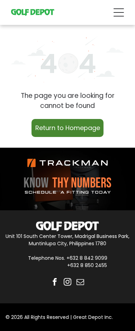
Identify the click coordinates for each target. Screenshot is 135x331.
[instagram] (67, 282)
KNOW (36, 183)
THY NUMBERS (81, 183)
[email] (80, 282)
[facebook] (54, 282)
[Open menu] (119, 12)
